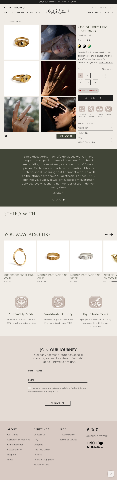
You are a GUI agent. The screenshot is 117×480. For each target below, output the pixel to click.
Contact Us (39, 434)
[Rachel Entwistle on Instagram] (93, 430)
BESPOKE (8, 8)
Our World (12, 434)
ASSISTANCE (19, 8)
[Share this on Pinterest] (6, 136)
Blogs (10, 459)
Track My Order (42, 449)
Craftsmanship (15, 444)
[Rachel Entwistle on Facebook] (88, 430)
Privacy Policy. (52, 391)
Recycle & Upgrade (44, 459)
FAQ (36, 439)
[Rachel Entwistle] (58, 12)
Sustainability (14, 449)
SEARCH (89, 12)
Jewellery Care (41, 464)
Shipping (38, 444)
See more (66, 136)
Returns (38, 454)
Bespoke (11, 454)
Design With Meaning (18, 439)
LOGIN (98, 12)
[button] (7, 12)
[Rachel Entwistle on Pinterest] (97, 430)
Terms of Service (68, 439)
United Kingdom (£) (102, 7)
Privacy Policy (67, 434)
